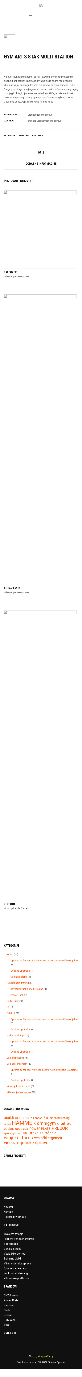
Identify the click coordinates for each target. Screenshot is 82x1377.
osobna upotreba (16, 1128)
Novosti (8, 1206)
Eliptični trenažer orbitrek (19, 1238)
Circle (7, 1310)
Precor (8, 1315)
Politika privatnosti (15, 1216)
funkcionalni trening (57, 1118)
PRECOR (60, 1128)
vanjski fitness (18, 1138)
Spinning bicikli (12, 1258)
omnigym (46, 1123)
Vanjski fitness (12, 1248)
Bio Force (10, 272)
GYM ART (9, 1320)
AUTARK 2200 (12, 588)
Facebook (9, 135)
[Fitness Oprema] (41, 6)
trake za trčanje (43, 1133)
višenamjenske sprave (49, 120)
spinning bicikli (12, 1133)
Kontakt (8, 1211)
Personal (10, 904)
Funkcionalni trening (16, 1273)
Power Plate (11, 1300)
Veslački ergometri (15, 1253)
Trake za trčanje (13, 1233)
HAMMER (24, 1123)
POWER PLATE (39, 1128)
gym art (32, 120)
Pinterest (38, 135)
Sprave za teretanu (15, 1268)
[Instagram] (42, 14)
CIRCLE (20, 1118)
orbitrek (64, 1123)
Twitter (24, 135)
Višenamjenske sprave (40, 114)
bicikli (9, 1118)
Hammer (9, 1305)
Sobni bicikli (11, 1243)
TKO (25, 1133)
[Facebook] (37, 14)
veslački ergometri (48, 1138)
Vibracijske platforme (15, 908)
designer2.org (45, 1356)
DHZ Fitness (34, 1118)
